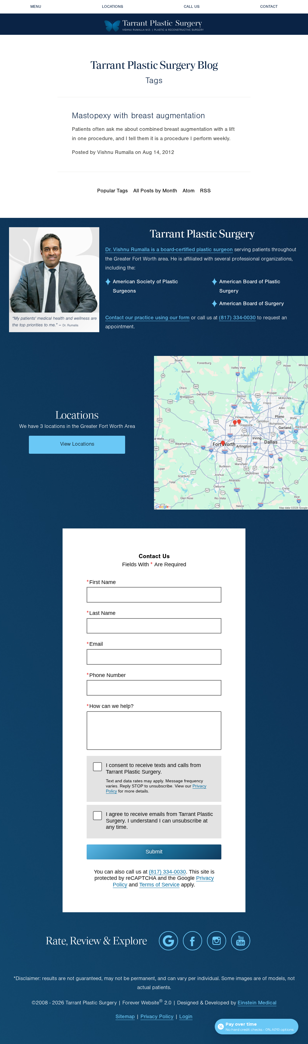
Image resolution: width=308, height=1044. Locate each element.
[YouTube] (240, 940)
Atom (189, 191)
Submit (154, 852)
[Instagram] (216, 940)
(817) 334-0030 (237, 317)
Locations (112, 7)
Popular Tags (112, 191)
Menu (35, 7)
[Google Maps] (168, 940)
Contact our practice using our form (147, 317)
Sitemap (125, 1016)
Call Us (191, 7)
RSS (205, 191)
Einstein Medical (257, 1003)
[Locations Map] (231, 432)
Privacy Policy (157, 1016)
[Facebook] (192, 940)
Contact (269, 7)
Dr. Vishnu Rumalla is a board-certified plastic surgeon (169, 249)
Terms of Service (159, 885)
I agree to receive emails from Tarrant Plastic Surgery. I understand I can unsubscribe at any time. (159, 820)
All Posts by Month (155, 191)
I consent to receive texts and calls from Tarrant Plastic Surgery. (156, 777)
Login (185, 1016)
